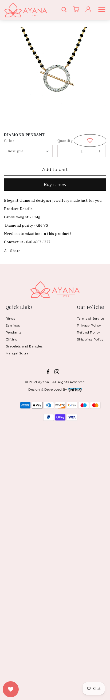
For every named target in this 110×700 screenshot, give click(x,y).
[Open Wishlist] (11, 689)
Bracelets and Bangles (24, 346)
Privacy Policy (89, 325)
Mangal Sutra (17, 353)
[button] (65, 10)
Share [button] (15, 250)
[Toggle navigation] (102, 10)
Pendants (14, 332)
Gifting (12, 339)
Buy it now (55, 184)
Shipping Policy (90, 339)
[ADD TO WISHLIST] (90, 140)
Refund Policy (88, 332)
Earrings (13, 325)
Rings (10, 318)
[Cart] (74, 10)
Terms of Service (90, 318)
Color (9, 140)
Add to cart (55, 169)
